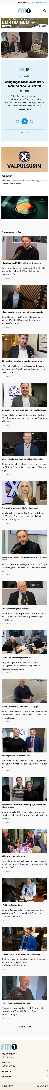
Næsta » (27, 1026)
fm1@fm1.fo (7, 1062)
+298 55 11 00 (23, 2)
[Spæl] (24, 121)
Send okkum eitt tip (40, 2)
